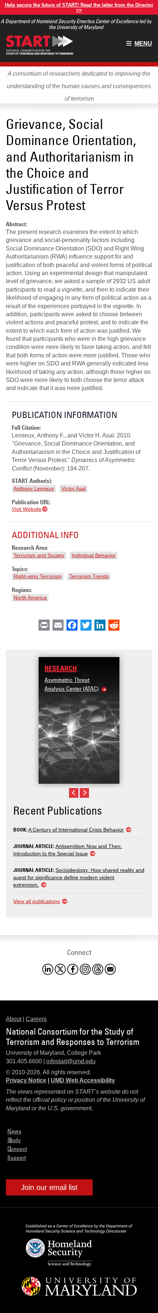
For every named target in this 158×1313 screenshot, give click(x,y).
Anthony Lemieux (34, 488)
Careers (36, 1019)
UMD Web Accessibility (83, 1080)
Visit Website (27, 509)
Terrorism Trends (89, 576)
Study (14, 1140)
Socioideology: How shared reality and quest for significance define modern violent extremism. (78, 877)
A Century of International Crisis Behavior (76, 830)
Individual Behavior (94, 555)
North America (30, 597)
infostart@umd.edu (71, 1061)
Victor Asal (73, 488)
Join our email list (49, 1187)
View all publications (36, 901)
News (14, 1131)
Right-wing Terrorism (38, 576)
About (13, 1019)
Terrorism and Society (39, 555)
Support (16, 1157)
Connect (17, 1149)
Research (60, 668)
